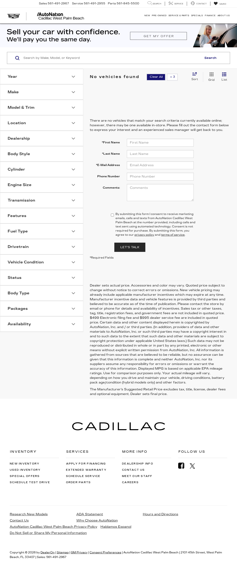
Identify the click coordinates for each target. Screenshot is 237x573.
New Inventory (24, 463)
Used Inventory (25, 469)
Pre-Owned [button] (159, 16)
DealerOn (48, 552)
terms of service (173, 234)
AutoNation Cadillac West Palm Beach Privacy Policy (53, 527)
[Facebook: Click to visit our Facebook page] (183, 465)
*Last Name (111, 153)
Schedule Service (83, 476)
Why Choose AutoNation (97, 520)
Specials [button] (197, 16)
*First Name (111, 142)
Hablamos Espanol (115, 527)
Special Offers (25, 476)
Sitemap (63, 552)
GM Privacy (79, 552)
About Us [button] (224, 16)
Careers (130, 482)
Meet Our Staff (137, 476)
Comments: (111, 187)
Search (210, 58)
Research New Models (29, 514)
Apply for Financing (86, 463)
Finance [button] (210, 16)
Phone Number (108, 176)
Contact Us (133, 469)
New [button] (147, 16)
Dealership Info (137, 463)
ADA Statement (89, 514)
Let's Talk (129, 247)
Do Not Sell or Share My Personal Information (48, 533)
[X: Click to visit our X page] (195, 465)
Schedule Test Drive (30, 482)
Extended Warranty (86, 469)
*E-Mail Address (108, 165)
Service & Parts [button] (178, 16)
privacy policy (144, 234)
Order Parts (78, 482)
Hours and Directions (160, 514)
